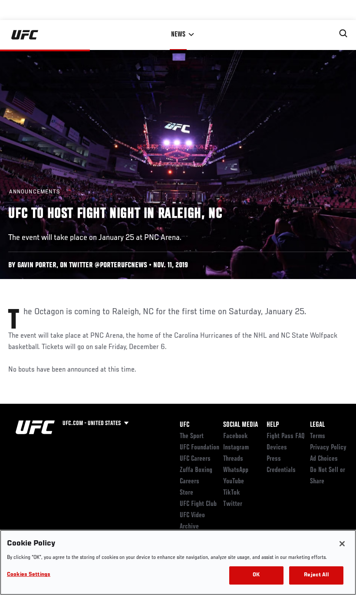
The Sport (192, 436)
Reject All (316, 575)
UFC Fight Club (198, 504)
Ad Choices (324, 459)
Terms (317, 436)
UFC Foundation (199, 448)
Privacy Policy (328, 448)
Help (273, 425)
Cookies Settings (28, 575)
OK (256, 575)
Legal (317, 425)
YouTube (233, 481)
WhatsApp (235, 470)
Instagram (236, 448)
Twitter (232, 504)
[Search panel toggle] (343, 33)
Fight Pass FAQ (286, 436)
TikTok (231, 493)
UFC (184, 425)
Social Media (240, 425)
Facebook (235, 436)
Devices (277, 448)
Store (186, 493)
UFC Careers (195, 459)
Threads (233, 459)
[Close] (342, 543)
